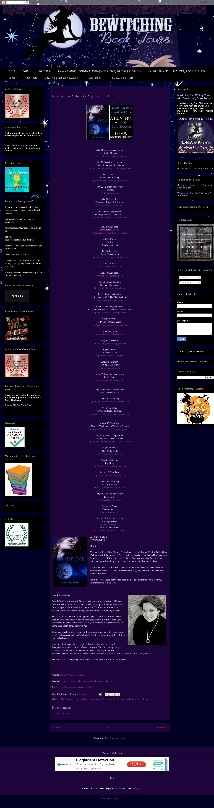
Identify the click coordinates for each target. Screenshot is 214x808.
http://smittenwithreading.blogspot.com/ (109, 180)
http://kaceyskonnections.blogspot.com (110, 257)
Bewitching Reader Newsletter (62, 78)
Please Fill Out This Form (18, 405)
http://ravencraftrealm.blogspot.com (110, 475)
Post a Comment (63, 713)
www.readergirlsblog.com (109, 499)
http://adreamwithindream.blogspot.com (109, 324)
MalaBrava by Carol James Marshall (195, 168)
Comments (187, 282)
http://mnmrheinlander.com (110, 300)
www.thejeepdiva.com (110, 512)
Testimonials (94, 78)
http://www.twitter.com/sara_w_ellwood (77, 687)
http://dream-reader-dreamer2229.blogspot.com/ (110, 168)
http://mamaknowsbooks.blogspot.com (110, 232)
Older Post (161, 727)
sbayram (118, 788)
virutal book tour (141, 698)
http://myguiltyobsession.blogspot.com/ (109, 155)
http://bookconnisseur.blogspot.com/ (110, 530)
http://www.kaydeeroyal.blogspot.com (109, 466)
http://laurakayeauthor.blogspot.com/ (110, 343)
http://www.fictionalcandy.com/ (110, 355)
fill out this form (25, 145)
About (26, 71)
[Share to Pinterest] (118, 694)
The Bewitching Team (121, 78)
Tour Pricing (43, 71)
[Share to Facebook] (115, 694)
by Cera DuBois (83, 698)
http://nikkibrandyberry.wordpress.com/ (110, 217)
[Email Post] (100, 694)
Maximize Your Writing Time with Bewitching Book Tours (194, 97)
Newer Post (58, 727)
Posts (184, 277)
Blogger (137, 788)
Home (12, 71)
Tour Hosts (31, 78)
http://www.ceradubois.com (72, 674)
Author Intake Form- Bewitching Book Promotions (177, 71)
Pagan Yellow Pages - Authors (192, 361)
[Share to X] (112, 694)
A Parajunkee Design (109, 798)
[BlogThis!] (109, 694)
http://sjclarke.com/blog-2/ (110, 205)
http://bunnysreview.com (110, 524)
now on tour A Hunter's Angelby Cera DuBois (111, 698)
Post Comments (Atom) (115, 738)
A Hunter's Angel (67, 698)
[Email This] (106, 694)
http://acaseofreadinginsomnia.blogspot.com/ (109, 413)
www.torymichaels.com (109, 367)
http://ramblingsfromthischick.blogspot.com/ (109, 401)
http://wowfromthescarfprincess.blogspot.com (109, 429)
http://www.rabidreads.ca (110, 266)
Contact (13, 78)
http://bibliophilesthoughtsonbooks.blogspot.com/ (110, 441)
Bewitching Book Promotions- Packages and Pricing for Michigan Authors (99, 71)
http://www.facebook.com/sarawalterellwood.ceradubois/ (87, 680)
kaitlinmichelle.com (109, 192)
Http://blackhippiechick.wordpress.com (109, 312)
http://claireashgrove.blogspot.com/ (109, 487)
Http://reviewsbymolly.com (110, 453)
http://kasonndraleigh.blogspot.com (109, 287)
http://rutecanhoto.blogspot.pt (110, 380)
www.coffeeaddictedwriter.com (109, 275)
